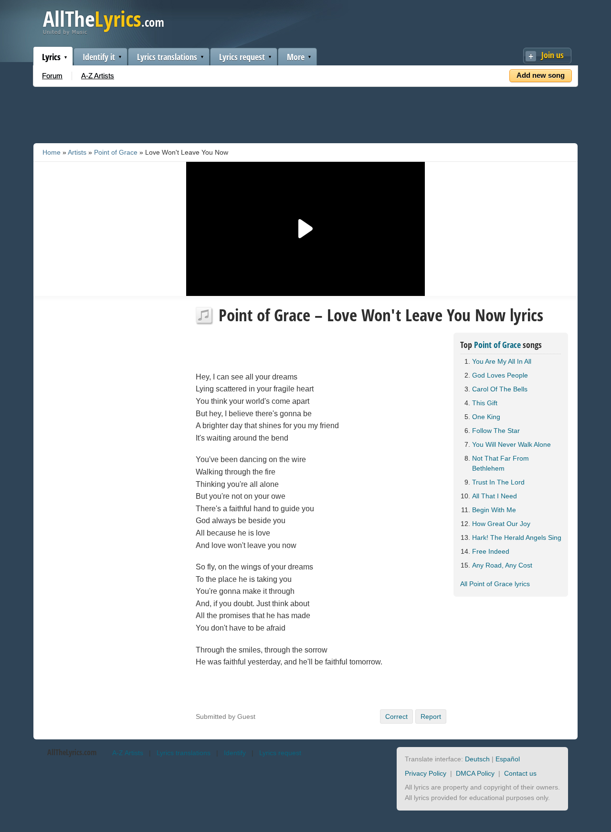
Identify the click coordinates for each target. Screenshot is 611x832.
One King (486, 417)
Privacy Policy (425, 773)
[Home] (103, 33)
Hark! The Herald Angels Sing (516, 537)
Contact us (520, 773)
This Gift (484, 403)
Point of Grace (115, 152)
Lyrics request (242, 57)
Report (431, 716)
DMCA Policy (475, 773)
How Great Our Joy (501, 523)
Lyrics (51, 57)
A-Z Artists (97, 76)
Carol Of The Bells (499, 389)
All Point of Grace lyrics (495, 584)
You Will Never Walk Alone (511, 444)
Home (51, 152)
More (296, 57)
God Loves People (500, 375)
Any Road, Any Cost (502, 565)
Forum (52, 76)
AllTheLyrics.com (71, 752)
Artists (77, 152)
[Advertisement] (305, 113)
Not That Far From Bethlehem (500, 463)
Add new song (540, 75)
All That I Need (494, 496)
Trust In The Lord (498, 482)
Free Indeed (490, 551)
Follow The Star (496, 430)
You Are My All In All (501, 361)
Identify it (99, 57)
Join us (552, 55)
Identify (235, 753)
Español (507, 759)
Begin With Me (494, 510)
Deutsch (477, 759)
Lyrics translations (167, 57)
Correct (396, 716)
